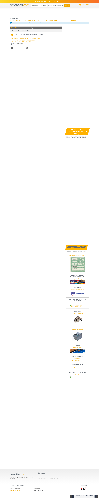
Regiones (33, 28)
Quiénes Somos (42, 478)
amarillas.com (19, 5)
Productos (52, 476)
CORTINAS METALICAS (23, 37)
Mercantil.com (77, 476)
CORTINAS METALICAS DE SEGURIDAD (21, 41)
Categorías (25, 28)
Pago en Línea (65, 476)
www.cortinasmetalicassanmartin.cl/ (35, 48)
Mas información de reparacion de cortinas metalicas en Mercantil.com (27, 23)
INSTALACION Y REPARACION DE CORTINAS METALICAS (25, 38)
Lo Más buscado (54, 478)
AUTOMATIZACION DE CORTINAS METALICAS (23, 40)
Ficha (14, 48)
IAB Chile (83, 488)
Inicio (39, 476)
